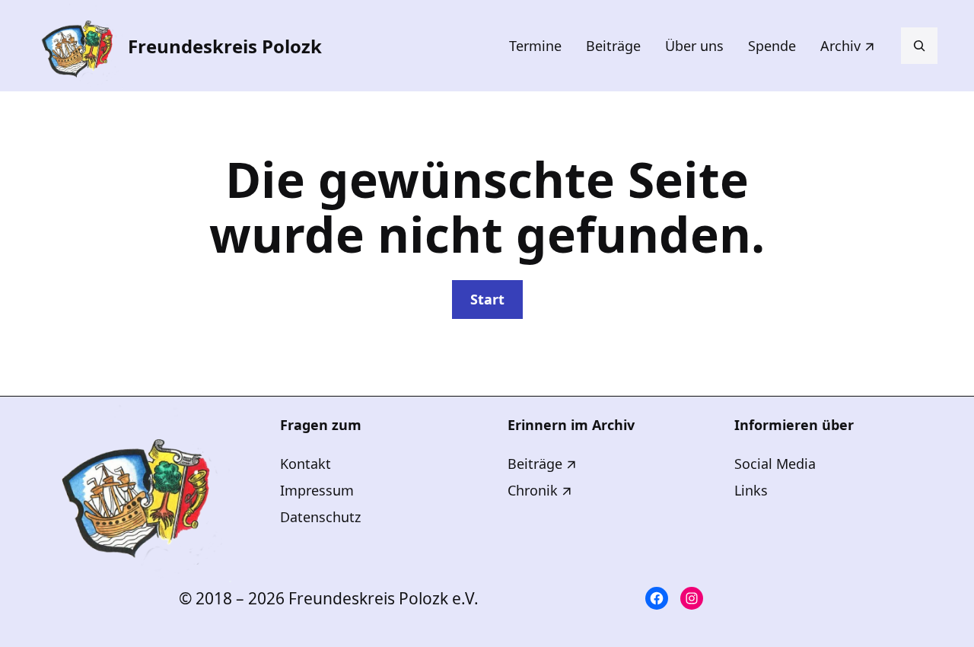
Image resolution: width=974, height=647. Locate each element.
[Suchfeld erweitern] (919, 45)
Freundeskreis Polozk (225, 46)
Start (487, 299)
